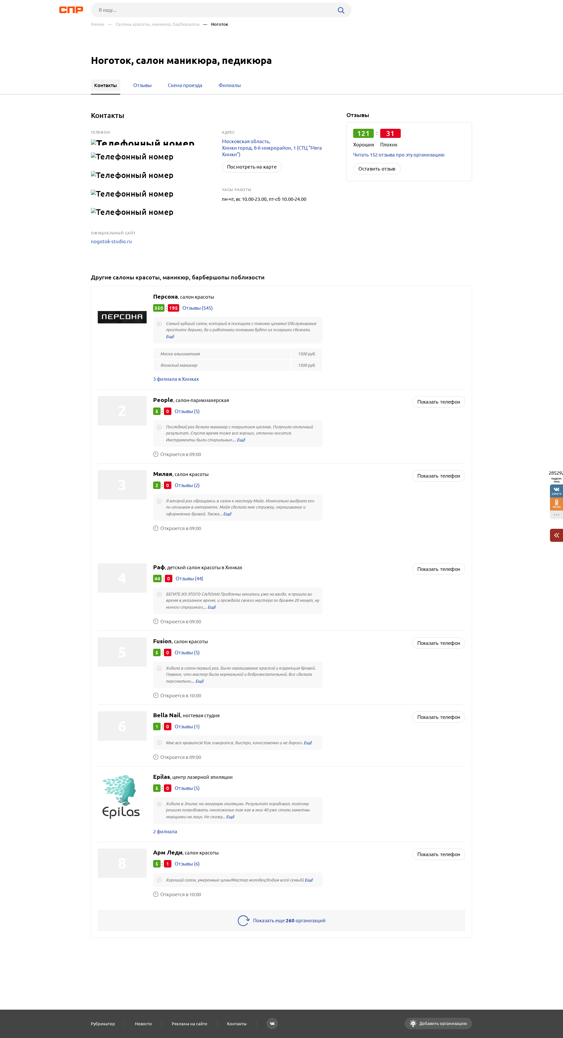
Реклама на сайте (189, 1023)
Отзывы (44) (189, 578)
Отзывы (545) (197, 308)
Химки (97, 24)
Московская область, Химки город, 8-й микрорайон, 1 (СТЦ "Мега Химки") (272, 148)
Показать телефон (438, 402)
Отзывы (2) (187, 485)
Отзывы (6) (187, 864)
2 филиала (165, 831)
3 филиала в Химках (176, 379)
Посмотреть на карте (252, 167)
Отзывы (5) (187, 411)
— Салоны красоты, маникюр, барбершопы (154, 24)
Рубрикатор (103, 1023)
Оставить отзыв (377, 168)
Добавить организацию (442, 1023)
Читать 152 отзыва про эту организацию (398, 154)
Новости (143, 1023)
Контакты (237, 1023)
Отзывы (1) (187, 726)
